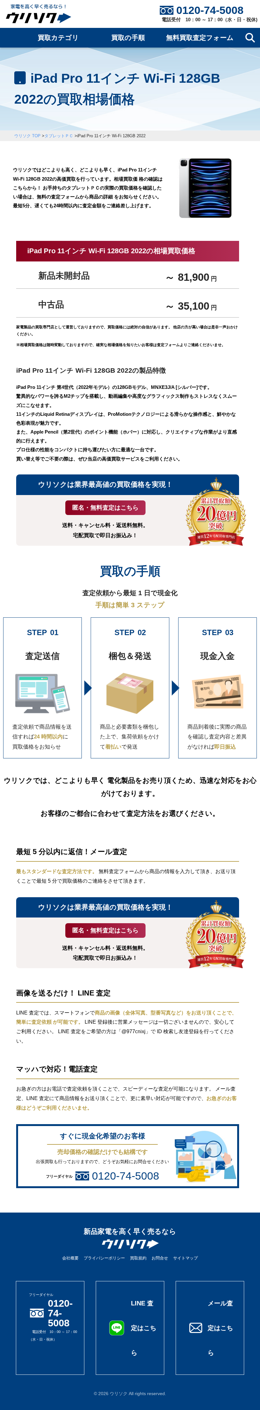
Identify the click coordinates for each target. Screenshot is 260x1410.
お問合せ (160, 1258)
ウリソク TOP (27, 135)
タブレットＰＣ (58, 135)
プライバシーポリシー (104, 1258)
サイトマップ (185, 1258)
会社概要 (70, 1258)
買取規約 (138, 1258)
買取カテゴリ (58, 38)
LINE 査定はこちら (143, 1328)
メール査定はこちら (220, 1328)
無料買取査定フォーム (200, 38)
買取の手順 (128, 38)
